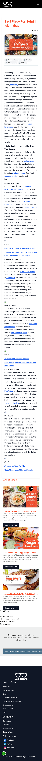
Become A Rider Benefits (12, 701)
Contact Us (7, 721)
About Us (6, 687)
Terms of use (8, 732)
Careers (6, 725)
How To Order (8, 709)
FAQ (4, 712)
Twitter (9, 744)
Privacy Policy (8, 728)
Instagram (10, 748)
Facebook (10, 740)
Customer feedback (10, 698)
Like (36, 30)
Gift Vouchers (8, 705)
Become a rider (8, 690)
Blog (4, 694)
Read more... (10, 525)
